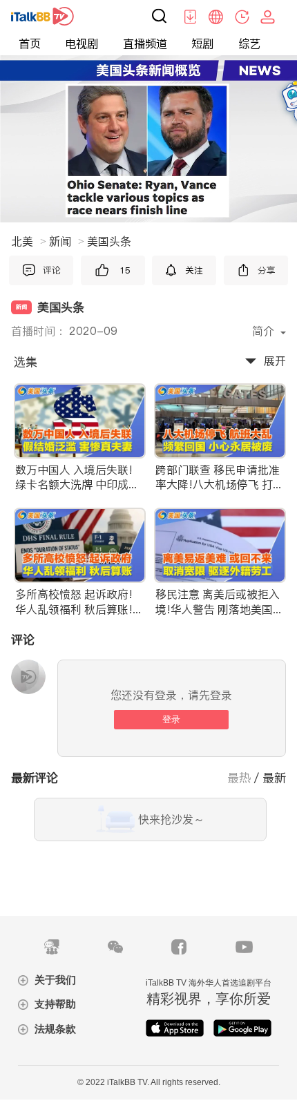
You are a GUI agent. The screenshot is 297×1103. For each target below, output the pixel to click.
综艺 (249, 44)
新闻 (66, 241)
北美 (28, 241)
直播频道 (145, 44)
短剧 (202, 44)
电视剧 (81, 44)
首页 (30, 44)
